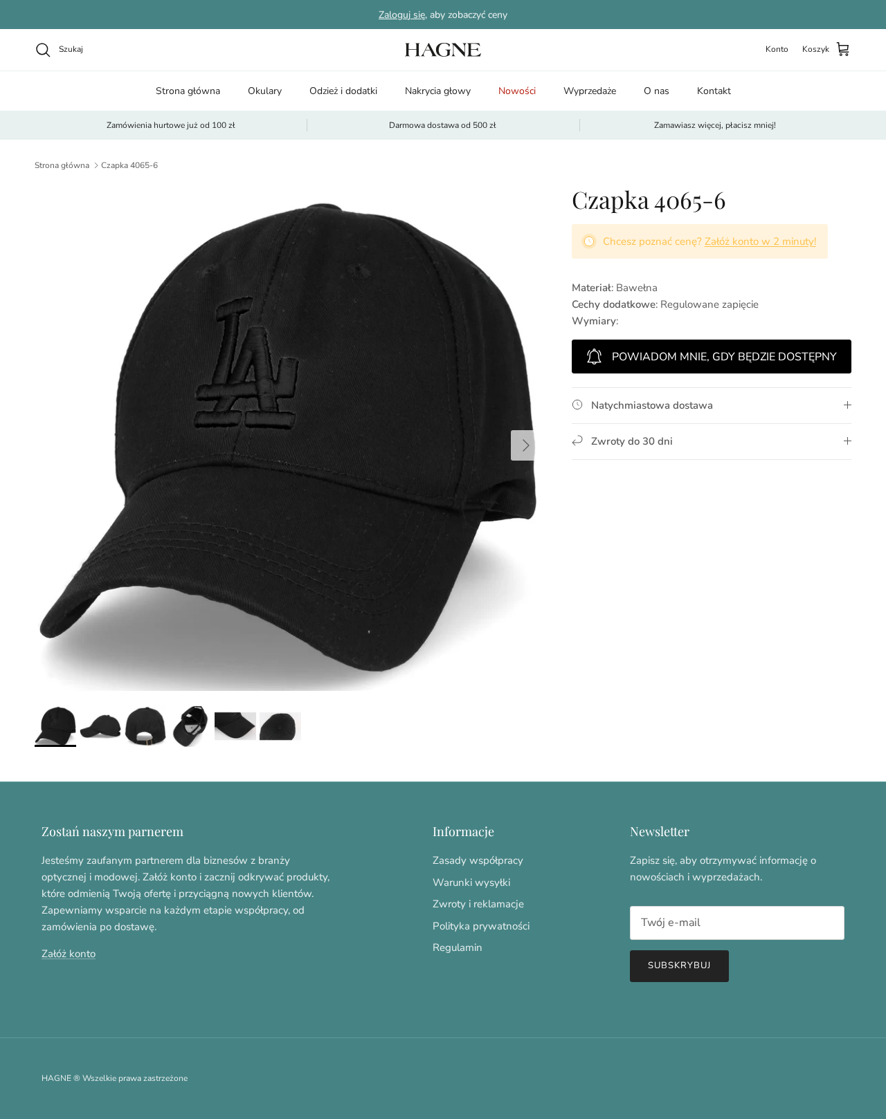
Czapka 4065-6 (129, 165)
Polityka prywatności (481, 926)
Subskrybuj (679, 965)
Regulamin (457, 947)
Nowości (517, 91)
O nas (656, 91)
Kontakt (714, 91)
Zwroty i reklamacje (478, 904)
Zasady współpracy (478, 860)
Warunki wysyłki (471, 882)
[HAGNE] (443, 50)
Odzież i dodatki (343, 91)
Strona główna (188, 91)
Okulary (265, 91)
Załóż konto (69, 954)
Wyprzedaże (589, 91)
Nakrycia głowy (438, 91)
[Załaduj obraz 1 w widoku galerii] (288, 438)
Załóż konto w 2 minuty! (760, 241)
